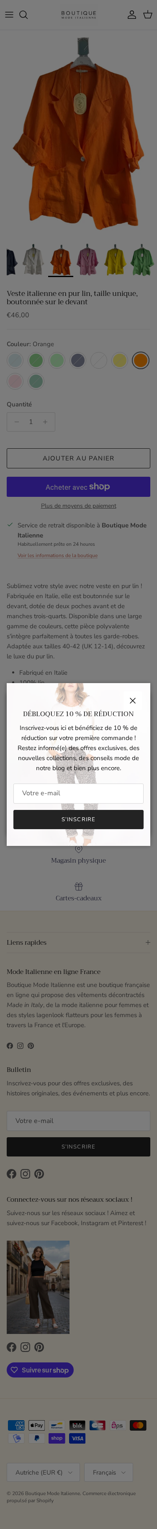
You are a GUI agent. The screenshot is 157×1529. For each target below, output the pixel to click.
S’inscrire (78, 819)
